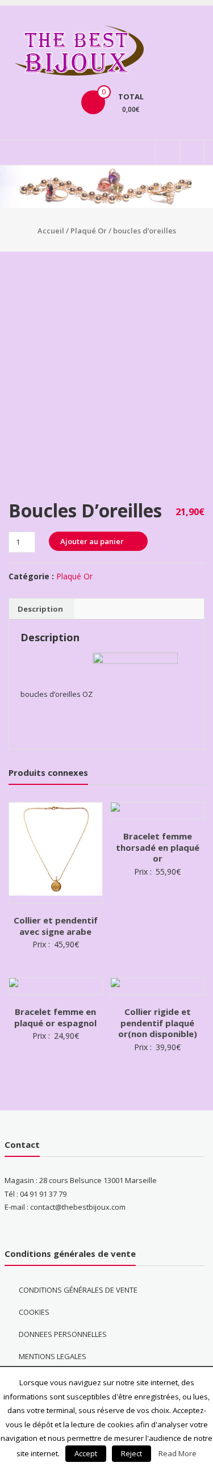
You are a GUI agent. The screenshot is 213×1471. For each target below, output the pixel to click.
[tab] (40, 609)
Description (40, 609)
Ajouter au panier (92, 541)
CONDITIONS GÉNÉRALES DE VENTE (78, 1290)
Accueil (50, 230)
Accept (85, 1453)
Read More (177, 1453)
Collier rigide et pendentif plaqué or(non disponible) (157, 1022)
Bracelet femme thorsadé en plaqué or (157, 847)
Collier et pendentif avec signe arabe (56, 925)
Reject (131, 1453)
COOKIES (34, 1312)
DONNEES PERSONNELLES (63, 1334)
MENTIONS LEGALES (52, 1356)
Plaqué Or (88, 230)
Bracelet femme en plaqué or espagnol (55, 1017)
